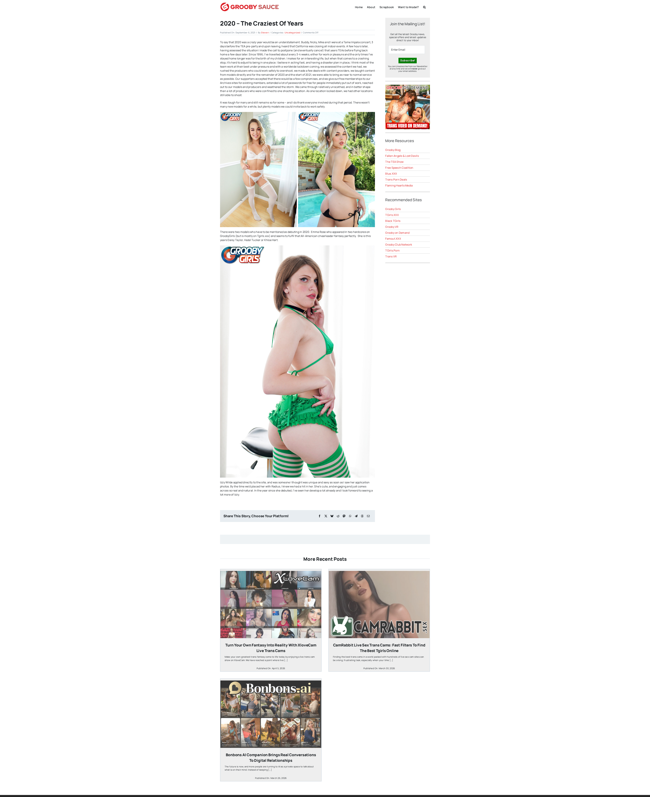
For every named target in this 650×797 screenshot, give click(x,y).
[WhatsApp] (350, 516)
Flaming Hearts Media (399, 185)
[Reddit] (338, 516)
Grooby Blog (392, 150)
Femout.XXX (393, 238)
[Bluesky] (332, 516)
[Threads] (362, 516)
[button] (424, 7)
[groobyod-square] (407, 86)
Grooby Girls (393, 209)
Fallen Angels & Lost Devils (402, 156)
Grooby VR (391, 227)
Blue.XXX (391, 173)
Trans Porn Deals (396, 179)
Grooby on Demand (397, 233)
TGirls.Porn (392, 250)
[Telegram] (356, 516)
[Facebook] (320, 516)
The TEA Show (394, 162)
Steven (265, 32)
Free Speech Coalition (399, 168)
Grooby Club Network (398, 244)
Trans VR (391, 256)
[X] (326, 516)
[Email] (368, 516)
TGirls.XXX (392, 215)
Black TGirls (392, 221)
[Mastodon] (344, 516)
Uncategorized (292, 32)
